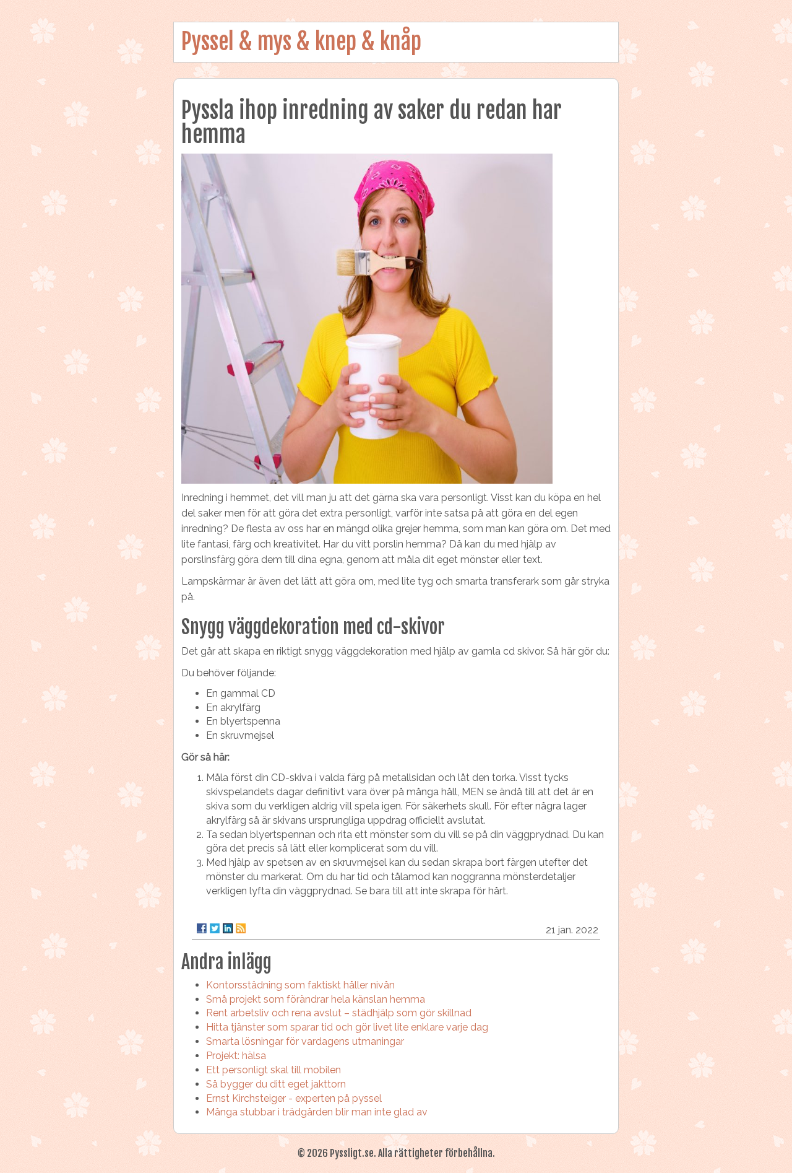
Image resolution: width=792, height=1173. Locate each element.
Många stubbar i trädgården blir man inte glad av (317, 1112)
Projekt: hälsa (236, 1056)
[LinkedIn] (228, 928)
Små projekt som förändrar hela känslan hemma (315, 999)
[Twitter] (215, 928)
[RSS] (241, 928)
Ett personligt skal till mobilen (273, 1070)
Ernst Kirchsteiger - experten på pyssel (294, 1098)
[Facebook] (202, 928)
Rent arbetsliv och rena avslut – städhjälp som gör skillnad (338, 1013)
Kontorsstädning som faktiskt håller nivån (300, 985)
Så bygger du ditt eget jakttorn (276, 1084)
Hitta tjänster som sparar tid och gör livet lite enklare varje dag (347, 1027)
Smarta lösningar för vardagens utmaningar (305, 1041)
